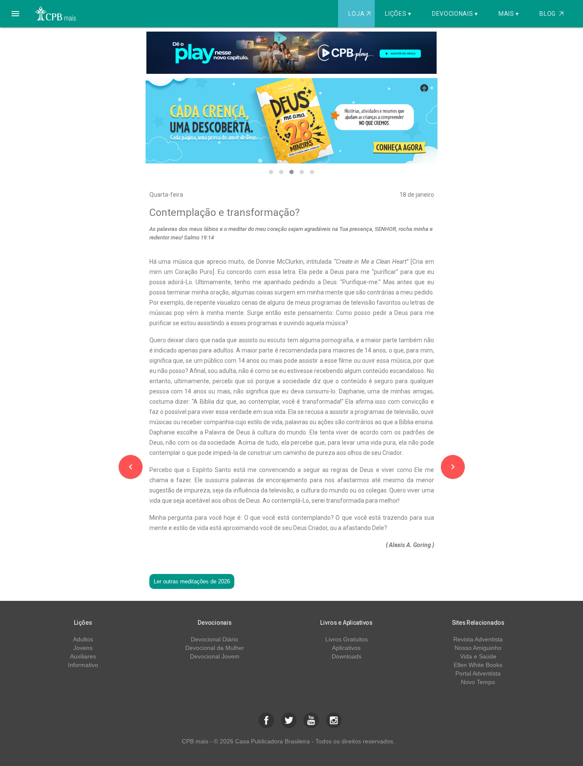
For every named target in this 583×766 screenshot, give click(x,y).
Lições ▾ (398, 13)
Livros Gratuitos (346, 639)
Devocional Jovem (214, 656)
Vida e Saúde (478, 656)
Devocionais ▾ (455, 13)
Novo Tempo (478, 682)
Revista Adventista (478, 639)
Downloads (346, 656)
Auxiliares (83, 656)
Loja (359, 13)
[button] (15, 13)
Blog (551, 13)
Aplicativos (346, 647)
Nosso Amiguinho (478, 647)
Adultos (83, 639)
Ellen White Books (478, 664)
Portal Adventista (478, 673)
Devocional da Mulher (214, 647)
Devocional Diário (214, 639)
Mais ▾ (508, 13)
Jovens (83, 647)
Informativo (83, 664)
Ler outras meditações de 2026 (192, 581)
